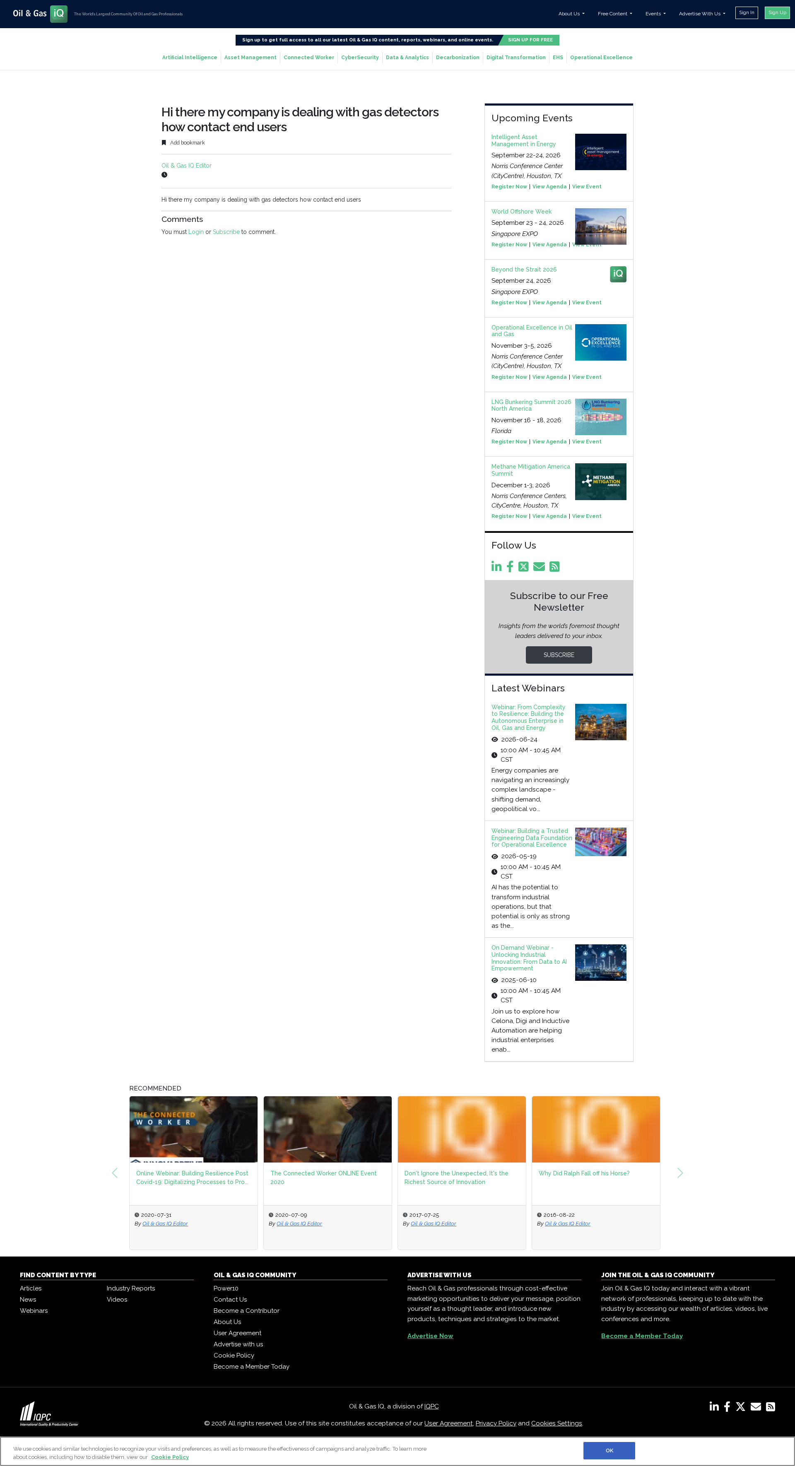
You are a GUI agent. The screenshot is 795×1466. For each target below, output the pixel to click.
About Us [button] (570, 14)
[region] (397, 1451)
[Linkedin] (498, 569)
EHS (558, 57)
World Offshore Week (521, 211)
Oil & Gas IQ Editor (186, 165)
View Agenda (549, 186)
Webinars (34, 1310)
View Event (587, 186)
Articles (30, 1288)
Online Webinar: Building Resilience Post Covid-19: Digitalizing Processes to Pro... (192, 1177)
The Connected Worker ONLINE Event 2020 (323, 1177)
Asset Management (250, 57)
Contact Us (230, 1299)
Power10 (226, 1288)
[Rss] (556, 569)
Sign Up (777, 12)
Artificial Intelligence (189, 57)
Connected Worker (309, 57)
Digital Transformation (516, 57)
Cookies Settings (556, 1423)
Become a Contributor (246, 1310)
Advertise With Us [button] (700, 14)
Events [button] (654, 14)
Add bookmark (187, 143)
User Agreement (237, 1333)
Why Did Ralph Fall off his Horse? (584, 1173)
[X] (742, 1408)
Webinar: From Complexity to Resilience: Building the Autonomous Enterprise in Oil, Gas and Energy (528, 717)
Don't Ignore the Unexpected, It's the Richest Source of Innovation (456, 1177)
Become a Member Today (251, 1366)
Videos (117, 1299)
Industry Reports (131, 1288)
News (28, 1299)
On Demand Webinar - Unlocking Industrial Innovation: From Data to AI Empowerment (529, 958)
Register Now (509, 186)
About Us (227, 1322)
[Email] (540, 569)
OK (609, 1450)
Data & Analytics (407, 57)
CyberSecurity (360, 57)
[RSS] (770, 1408)
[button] (114, 1173)
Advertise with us (238, 1344)
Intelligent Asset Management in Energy (523, 140)
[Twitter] (525, 569)
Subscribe (226, 232)
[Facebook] (511, 569)
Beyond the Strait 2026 (524, 269)
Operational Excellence (601, 57)
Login (196, 232)
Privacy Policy (496, 1423)
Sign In (746, 12)
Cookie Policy (234, 1355)
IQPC (431, 1406)
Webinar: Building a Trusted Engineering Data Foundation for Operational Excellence (531, 838)
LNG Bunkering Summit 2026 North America (531, 405)
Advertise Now (430, 1336)
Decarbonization (457, 57)
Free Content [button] (613, 14)
